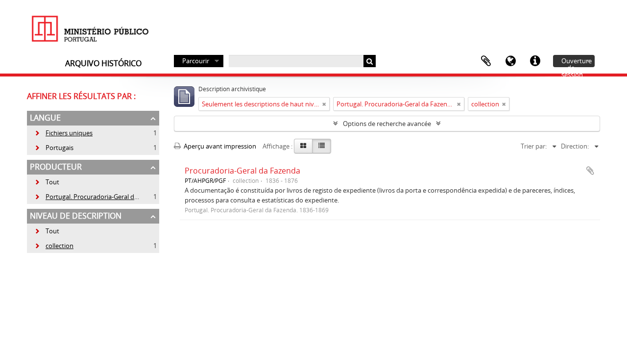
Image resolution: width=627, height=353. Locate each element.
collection (53, 245)
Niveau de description (75, 215)
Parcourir (195, 60)
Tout (52, 181)
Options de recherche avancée (387, 123)
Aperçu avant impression (219, 146)
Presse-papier (486, 61)
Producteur (56, 166)
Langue (510, 61)
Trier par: (534, 146)
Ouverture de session (576, 61)
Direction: (575, 146)
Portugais (53, 147)
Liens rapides (535, 61)
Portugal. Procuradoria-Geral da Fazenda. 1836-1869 (115, 196)
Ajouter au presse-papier (590, 171)
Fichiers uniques (63, 132)
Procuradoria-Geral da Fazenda (242, 170)
